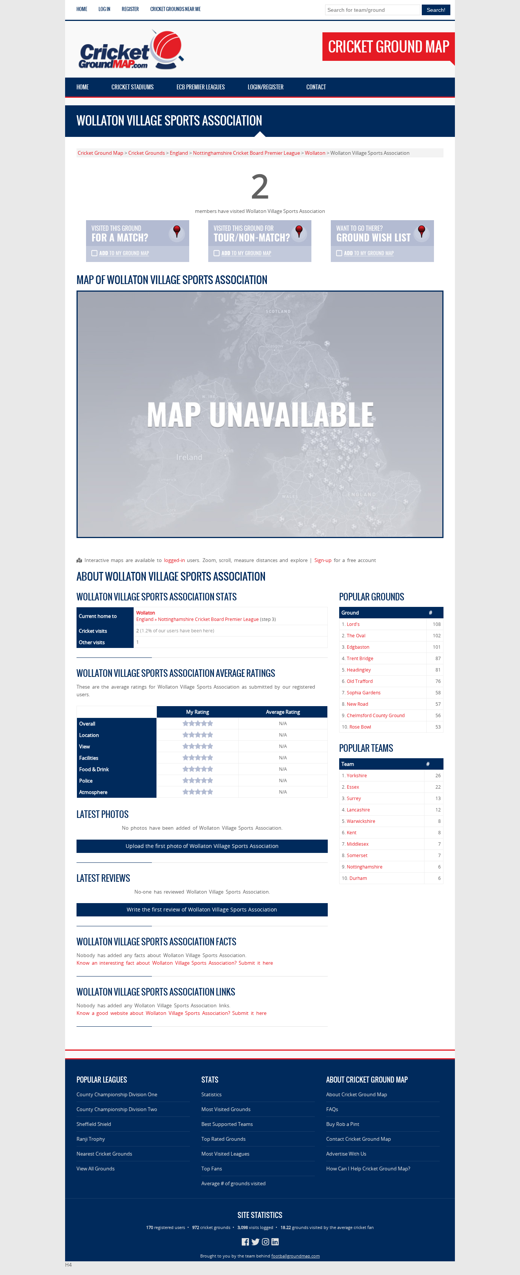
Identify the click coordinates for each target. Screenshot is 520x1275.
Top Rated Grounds (223, 1138)
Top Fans (211, 1168)
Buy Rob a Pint (342, 1124)
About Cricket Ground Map (356, 1094)
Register (130, 9)
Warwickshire (361, 821)
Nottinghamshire (365, 867)
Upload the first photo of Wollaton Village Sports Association (202, 845)
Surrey (354, 798)
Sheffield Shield (94, 1124)
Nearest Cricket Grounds (104, 1153)
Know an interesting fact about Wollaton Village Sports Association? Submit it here (175, 962)
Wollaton (315, 152)
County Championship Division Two (117, 1109)
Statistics (211, 1094)
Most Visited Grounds (225, 1109)
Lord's (353, 624)
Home (82, 9)
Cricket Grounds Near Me (175, 9)
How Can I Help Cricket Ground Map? (368, 1168)
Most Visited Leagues (225, 1153)
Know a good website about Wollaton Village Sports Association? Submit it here (171, 1013)
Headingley (359, 670)
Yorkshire (357, 775)
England (179, 152)
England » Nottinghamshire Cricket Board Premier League (197, 619)
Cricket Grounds (146, 152)
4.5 (208, 723)
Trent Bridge (360, 658)
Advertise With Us (346, 1153)
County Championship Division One (117, 1094)
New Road (357, 704)
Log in (104, 9)
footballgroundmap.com (295, 1256)
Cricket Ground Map (100, 152)
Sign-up (323, 560)
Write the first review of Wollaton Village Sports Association (202, 909)
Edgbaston (358, 647)
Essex (353, 787)
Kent (351, 832)
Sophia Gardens (364, 692)
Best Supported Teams (227, 1124)
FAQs (332, 1109)
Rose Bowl (360, 727)
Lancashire (358, 810)
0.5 (183, 723)
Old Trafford (360, 681)
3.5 (202, 723)
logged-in (174, 560)
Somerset (357, 855)
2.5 (196, 723)
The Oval (356, 635)
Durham (358, 878)
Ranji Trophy (91, 1138)
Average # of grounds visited (233, 1183)
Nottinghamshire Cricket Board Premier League (246, 152)
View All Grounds (96, 1168)
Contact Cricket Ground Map (358, 1138)
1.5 (189, 723)
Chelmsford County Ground (376, 715)
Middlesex (357, 844)
